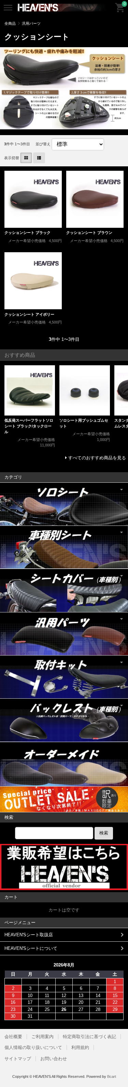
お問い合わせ (53, 1058)
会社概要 (13, 1036)
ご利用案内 (42, 1036)
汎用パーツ (31, 23)
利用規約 (80, 1047)
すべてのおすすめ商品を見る (97, 457)
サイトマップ (17, 1058)
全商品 (10, 23)
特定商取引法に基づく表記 (89, 1036)
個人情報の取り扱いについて (33, 1047)
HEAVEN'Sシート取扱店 (28, 934)
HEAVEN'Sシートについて (30, 948)
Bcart (111, 1076)
